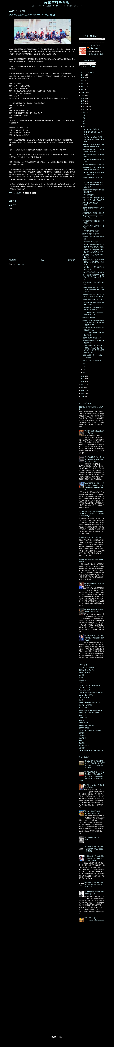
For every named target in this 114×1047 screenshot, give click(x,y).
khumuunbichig (84, 723)
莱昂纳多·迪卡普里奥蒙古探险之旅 (93, 164)
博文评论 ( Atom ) (19, 264)
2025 (83, 78)
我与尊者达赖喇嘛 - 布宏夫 (90, 231)
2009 (83, 393)
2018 (83, 98)
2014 (83, 379)
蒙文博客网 (82, 738)
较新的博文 (12, 260)
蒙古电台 (82, 733)
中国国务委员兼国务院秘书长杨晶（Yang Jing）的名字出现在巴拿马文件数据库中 (93, 323)
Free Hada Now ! (84, 690)
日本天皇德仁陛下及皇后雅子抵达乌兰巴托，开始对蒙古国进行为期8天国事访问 (94, 858)
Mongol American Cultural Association (91, 710)
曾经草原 (82, 748)
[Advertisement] (41, 253)
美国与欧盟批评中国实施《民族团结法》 (90, 537)
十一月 (85, 109)
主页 (42, 260)
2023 (83, 83)
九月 (84, 115)
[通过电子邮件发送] (26, 193)
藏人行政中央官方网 (85, 705)
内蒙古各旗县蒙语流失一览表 (91, 338)
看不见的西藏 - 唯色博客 (86, 725)
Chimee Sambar (84, 697)
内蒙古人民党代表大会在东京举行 (93, 272)
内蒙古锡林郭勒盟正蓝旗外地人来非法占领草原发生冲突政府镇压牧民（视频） (93, 185)
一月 (84, 372)
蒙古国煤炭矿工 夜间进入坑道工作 (93, 213)
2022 (83, 86)
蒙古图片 (82, 675)
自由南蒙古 (82, 680)
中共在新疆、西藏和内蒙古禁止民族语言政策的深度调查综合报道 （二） (94, 884)
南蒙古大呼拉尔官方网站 (86, 670)
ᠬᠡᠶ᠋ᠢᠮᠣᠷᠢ (81, 740)
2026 (83, 75)
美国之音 (82, 720)
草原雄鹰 (82, 735)
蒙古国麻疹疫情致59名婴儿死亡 (92, 299)
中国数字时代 (83, 715)
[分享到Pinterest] (35, 193)
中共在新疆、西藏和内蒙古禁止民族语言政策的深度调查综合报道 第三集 (94, 849)
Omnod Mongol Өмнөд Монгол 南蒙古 (91, 750)
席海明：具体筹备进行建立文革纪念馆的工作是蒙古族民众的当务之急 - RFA (93, 289)
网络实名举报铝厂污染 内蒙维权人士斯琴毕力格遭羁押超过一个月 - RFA (93, 262)
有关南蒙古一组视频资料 (90, 242)
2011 (82, 387)
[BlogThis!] (28, 193)
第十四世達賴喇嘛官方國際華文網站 (90, 702)
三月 (84, 366)
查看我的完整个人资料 (95, 54)
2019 (83, 95)
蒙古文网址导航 (84, 728)
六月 (84, 124)
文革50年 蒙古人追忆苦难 (90, 234)
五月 (84, 126)
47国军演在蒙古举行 (88, 195)
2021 (83, 89)
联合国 (81, 700)
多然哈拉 (82, 743)
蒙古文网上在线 (84, 745)
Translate (93, 66)
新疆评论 (82, 677)
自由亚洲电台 (83, 717)
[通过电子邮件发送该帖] (23, 193)
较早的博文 (71, 260)
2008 (83, 396)
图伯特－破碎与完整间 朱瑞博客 (89, 712)
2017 (83, 101)
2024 (83, 81)
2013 (83, 382)
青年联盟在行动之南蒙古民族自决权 (90, 730)
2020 (83, 92)
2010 (83, 390)
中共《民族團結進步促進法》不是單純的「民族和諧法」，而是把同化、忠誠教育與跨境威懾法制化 (90, 514)
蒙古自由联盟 (83, 707)
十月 (84, 112)
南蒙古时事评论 (57, 2)
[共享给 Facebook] (33, 193)
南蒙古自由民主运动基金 (86, 667)
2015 (83, 376)
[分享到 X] (30, 193)
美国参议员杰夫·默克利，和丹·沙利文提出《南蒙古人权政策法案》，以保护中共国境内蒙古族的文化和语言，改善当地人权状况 (91, 776)
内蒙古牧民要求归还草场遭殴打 (92, 360)
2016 (83, 104)
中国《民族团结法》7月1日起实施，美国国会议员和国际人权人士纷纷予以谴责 (94, 459)
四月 (84, 364)
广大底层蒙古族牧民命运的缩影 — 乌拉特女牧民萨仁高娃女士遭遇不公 (93, 139)
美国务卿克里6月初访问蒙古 (91, 129)
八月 (84, 118)
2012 (83, 384)
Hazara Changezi (84, 672)
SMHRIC (82, 682)
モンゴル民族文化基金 (86, 695)
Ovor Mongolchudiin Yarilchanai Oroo (91, 692)
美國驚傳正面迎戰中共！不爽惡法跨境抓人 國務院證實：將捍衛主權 (94, 638)
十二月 (85, 106)
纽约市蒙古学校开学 (88, 317)
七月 (84, 121)
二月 (84, 369)
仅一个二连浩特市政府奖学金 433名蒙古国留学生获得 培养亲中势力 (93, 277)
